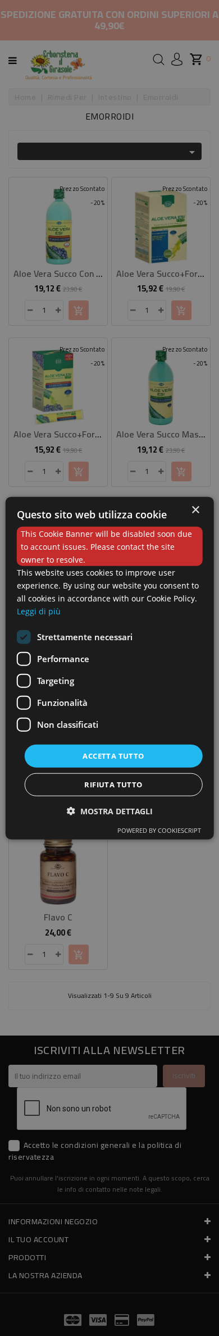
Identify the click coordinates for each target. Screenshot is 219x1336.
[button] (110, 811)
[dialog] (110, 668)
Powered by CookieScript (159, 830)
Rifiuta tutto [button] (113, 784)
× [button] (195, 509)
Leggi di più (39, 611)
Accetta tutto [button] (113, 755)
